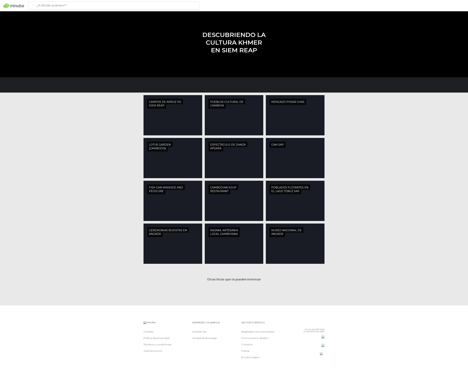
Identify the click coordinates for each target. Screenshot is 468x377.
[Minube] (13, 5)
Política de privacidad (156, 338)
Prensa (245, 350)
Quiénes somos (153, 350)
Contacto (247, 344)
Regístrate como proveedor (258, 331)
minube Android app (204, 338)
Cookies (148, 331)
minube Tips (199, 331)
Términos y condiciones (157, 344)
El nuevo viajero (250, 357)
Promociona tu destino (255, 338)
